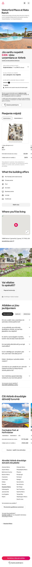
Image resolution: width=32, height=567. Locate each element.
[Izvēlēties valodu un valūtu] (24, 3)
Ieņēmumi (17, 314)
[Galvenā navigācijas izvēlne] (28, 3)
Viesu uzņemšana (7, 314)
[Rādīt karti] (16, 225)
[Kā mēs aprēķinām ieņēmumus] (15, 157)
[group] (16, 77)
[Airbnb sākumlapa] (3, 3)
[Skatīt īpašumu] (15, 424)
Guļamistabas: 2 (18, 118)
